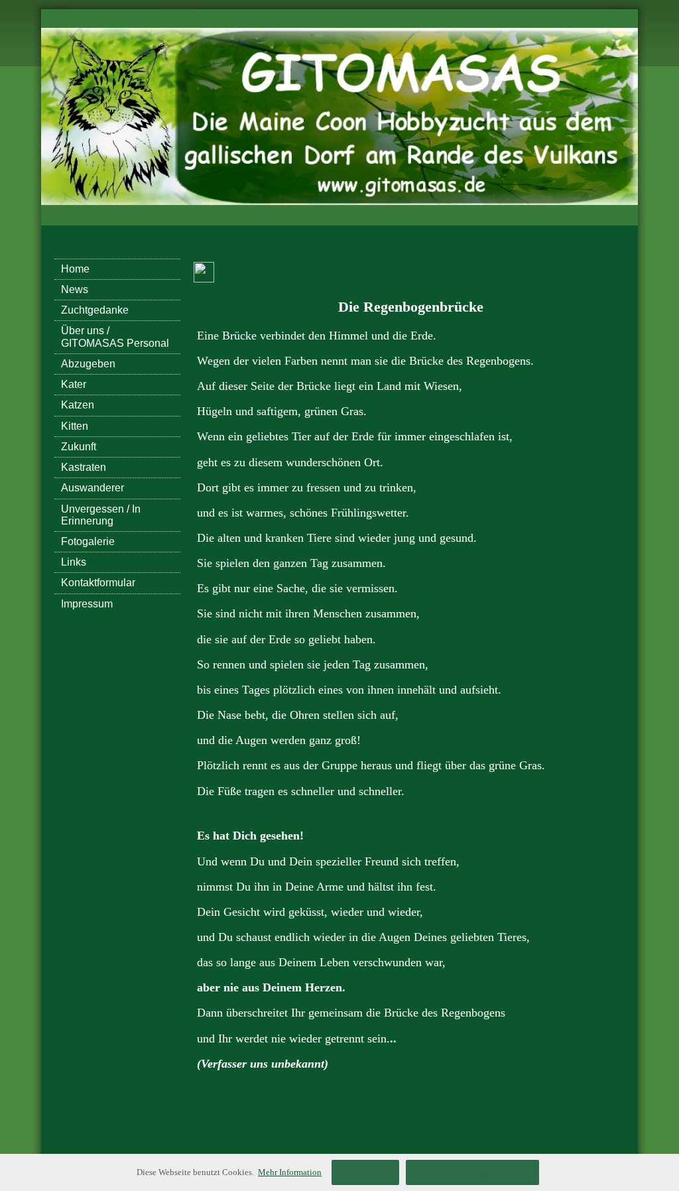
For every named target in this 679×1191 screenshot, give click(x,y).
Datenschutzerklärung (340, 1112)
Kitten (74, 426)
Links (73, 562)
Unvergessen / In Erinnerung (101, 515)
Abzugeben (88, 363)
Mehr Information (290, 1172)
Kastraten (83, 467)
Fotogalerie (88, 541)
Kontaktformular (98, 582)
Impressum (87, 603)
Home (75, 269)
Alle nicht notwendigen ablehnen (472, 1172)
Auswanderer (92, 487)
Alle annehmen (365, 1172)
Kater (73, 384)
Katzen (77, 404)
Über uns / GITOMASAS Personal (115, 336)
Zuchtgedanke (95, 310)
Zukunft (78, 446)
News (74, 289)
